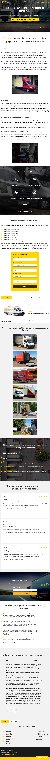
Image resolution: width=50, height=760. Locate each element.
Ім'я (14, 279)
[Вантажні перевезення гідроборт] (25, 359)
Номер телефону (17, 273)
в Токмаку (37, 738)
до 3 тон (15, 297)
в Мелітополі (38, 736)
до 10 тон (31, 297)
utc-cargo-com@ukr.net (10, 754)
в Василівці (8, 733)
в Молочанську (9, 738)
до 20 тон (40, 297)
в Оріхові (7, 739)
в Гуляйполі (8, 736)
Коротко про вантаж (17, 257)
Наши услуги (14, 721)
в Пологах (7, 741)
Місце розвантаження (18, 268)
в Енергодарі (38, 739)
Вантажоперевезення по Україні (19, 27)
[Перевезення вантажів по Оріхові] (25, 376)
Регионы (5, 721)
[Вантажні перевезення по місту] (25, 427)
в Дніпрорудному (39, 731)
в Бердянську (8, 731)
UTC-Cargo (24, 758)
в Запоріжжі (38, 733)
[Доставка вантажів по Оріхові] (25, 393)
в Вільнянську (8, 734)
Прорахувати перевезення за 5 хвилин (25, 20)
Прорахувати (25, 286)
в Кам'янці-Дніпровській (41, 734)
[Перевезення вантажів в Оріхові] (25, 342)
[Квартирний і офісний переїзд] (25, 410)
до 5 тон (23, 297)
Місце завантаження (17, 262)
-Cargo (5, 2)
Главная (8, 27)
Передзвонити (25, 593)
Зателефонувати (42, 757)
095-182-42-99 (44, 2)
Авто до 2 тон (6, 297)
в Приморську (8, 743)
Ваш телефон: (16, 587)
